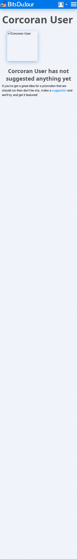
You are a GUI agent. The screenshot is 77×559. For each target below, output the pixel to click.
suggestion (59, 90)
